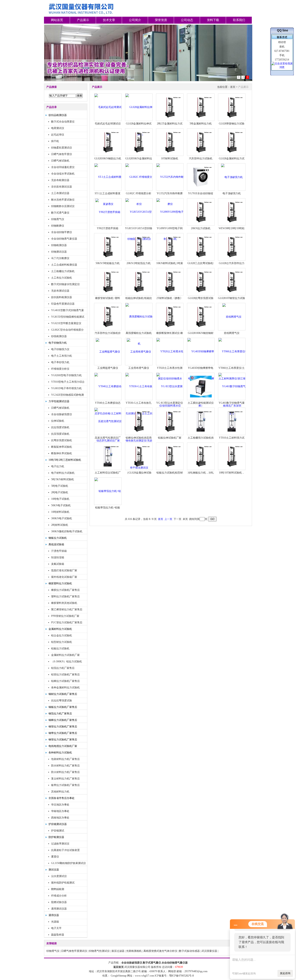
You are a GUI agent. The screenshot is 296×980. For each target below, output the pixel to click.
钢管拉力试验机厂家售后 (63, 739)
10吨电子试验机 (60, 498)
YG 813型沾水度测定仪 (169, 402)
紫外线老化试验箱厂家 (64, 576)
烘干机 (55, 141)
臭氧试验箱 (57, 563)
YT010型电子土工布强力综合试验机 (68, 382)
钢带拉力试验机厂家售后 (63, 733)
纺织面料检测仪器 (61, 297)
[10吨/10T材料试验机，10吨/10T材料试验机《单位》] (232, 456)
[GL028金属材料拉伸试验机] (139, 120)
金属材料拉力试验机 (60, 628)
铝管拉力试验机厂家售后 (65, 674)
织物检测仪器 (59, 245)
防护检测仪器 (56, 837)
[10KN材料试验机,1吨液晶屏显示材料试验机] (170, 246)
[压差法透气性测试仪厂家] (108, 434)
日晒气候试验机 (60, 160)
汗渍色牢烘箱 (59, 550)
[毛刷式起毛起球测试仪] (108, 120)
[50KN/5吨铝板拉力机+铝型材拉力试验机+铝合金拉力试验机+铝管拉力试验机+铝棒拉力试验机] (108, 246)
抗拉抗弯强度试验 (61, 700)
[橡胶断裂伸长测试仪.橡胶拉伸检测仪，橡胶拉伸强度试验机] (170, 316)
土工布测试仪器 (60, 193)
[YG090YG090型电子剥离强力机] (170, 225)
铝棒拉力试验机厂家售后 (65, 681)
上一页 (168, 519)
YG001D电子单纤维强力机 (66, 388)
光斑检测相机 (134, 950)
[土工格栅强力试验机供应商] (201, 421)
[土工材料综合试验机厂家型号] (108, 456)
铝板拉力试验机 (60, 648)
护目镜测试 (57, 830)
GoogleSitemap (119, 975)
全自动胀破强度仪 (61, 414)
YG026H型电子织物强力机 (66, 375)
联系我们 (239, 20)
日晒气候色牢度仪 (61, 154)
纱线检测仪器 (59, 336)
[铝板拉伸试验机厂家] (170, 421)
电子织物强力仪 (60, 349)
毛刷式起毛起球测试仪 (108, 123)
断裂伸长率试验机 (61, 453)
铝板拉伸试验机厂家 (169, 437)
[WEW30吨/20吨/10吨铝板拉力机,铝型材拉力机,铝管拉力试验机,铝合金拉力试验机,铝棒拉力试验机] (232, 212)
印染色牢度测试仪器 (63, 303)
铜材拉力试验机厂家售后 (63, 694)
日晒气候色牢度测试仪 (74, 950)
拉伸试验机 (57, 420)
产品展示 (83, 20)
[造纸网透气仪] (232, 316)
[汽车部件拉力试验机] (201, 142)
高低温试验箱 (56, 544)
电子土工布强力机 (61, 355)
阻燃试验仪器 (59, 902)
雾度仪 (55, 856)
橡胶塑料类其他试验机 (64, 602)
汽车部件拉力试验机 (200, 158)
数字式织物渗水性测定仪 (65, 284)
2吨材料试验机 (59, 524)
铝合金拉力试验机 (61, 635)
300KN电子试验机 (61, 518)
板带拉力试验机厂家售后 (65, 785)
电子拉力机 (57, 466)
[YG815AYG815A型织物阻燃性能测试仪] (139, 225)
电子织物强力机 (58, 342)
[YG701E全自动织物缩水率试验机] (201, 177)
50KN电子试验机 (61, 505)
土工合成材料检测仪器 (64, 264)
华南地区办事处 (60, 811)
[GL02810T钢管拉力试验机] (232, 281)
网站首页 (57, 20)
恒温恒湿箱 (57, 557)
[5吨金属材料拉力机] (201, 107)
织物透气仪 (57, 219)
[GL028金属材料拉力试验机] (232, 142)
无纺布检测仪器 (60, 180)
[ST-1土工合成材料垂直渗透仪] (108, 190)
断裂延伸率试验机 (61, 446)
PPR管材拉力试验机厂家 (65, 615)
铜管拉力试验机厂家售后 (63, 726)
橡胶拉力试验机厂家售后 (65, 589)
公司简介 (135, 20)
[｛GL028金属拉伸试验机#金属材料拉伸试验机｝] (139, 456)
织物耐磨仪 (57, 225)
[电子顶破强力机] (232, 177)
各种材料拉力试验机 (60, 752)
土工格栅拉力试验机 (63, 271)
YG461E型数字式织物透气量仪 (67, 311)
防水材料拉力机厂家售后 (65, 765)
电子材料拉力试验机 (63, 472)
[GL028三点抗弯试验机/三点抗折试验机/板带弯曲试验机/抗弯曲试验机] (201, 246)
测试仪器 (54, 869)
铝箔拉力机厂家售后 (63, 668)
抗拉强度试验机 (60, 427)
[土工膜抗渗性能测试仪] (201, 386)
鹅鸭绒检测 (57, 889)
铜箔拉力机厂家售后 (60, 713)
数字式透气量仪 (60, 212)
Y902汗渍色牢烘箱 (107, 228)
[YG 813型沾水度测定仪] (170, 400)
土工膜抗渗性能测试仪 (201, 402)
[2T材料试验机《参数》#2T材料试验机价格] (170, 281)
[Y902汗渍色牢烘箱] (107, 212)
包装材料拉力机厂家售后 (65, 759)
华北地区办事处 (60, 804)
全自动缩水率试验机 (63, 173)
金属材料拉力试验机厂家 (65, 655)
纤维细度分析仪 (60, 368)
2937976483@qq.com (195, 971)
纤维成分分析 (59, 895)
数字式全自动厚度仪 (63, 121)
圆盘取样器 (57, 934)
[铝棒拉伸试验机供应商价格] (139, 421)
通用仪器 (54, 915)
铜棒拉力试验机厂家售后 (63, 720)
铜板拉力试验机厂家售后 (63, 707)
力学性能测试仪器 (59, 401)
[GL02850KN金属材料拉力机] (139, 142)
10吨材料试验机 (60, 511)
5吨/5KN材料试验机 (62, 479)
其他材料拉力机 (60, 791)
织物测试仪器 (59, 251)
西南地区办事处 (60, 817)
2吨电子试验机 (59, 492)
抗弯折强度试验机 (61, 440)
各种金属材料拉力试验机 (65, 687)
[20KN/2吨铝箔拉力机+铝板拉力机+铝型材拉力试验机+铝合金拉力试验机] (139, 246)
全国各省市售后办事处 (62, 798)
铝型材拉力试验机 (61, 642)
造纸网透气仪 (231, 333)
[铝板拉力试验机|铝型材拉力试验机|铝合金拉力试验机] (170, 456)
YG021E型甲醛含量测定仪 (66, 323)
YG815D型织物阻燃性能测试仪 (67, 317)
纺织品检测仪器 (58, 115)
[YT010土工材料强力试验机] (232, 421)
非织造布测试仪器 (61, 186)
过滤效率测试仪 (60, 843)
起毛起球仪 (57, 134)
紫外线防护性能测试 (63, 882)
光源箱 (55, 921)
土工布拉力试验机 (61, 277)
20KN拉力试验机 (200, 228)
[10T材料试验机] (170, 142)
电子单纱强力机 (60, 362)
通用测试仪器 (59, 908)
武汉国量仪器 (209, 950)
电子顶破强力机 (232, 193)
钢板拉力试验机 (58, 537)
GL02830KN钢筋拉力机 (107, 158)
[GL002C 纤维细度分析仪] (139, 190)
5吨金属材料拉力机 (201, 123)
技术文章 (109, 20)
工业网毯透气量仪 (107, 367)
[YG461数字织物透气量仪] (232, 400)
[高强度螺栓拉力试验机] (139, 330)
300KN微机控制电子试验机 (66, 531)
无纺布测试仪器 (60, 290)
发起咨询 (285, 973)
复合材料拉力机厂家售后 (65, 778)
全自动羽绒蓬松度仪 (63, 167)
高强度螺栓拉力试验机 (139, 333)
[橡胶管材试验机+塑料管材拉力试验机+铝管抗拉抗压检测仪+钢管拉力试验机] (108, 281)
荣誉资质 (161, 20)
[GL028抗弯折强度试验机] (201, 281)
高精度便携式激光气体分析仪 (160, 950)
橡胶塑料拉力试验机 (60, 583)
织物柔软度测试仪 (61, 147)
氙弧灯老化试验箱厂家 (64, 570)
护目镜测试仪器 (58, 824)
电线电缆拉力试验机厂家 (63, 746)
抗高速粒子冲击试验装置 (65, 850)
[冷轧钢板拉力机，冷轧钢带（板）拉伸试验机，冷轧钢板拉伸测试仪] (201, 456)
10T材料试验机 (169, 158)
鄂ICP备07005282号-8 (181, 975)
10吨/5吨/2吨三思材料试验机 (65, 459)
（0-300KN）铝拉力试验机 (66, 661)
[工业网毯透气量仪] (108, 351)
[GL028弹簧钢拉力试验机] (232, 107)
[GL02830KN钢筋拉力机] (108, 142)
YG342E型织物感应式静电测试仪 (67, 395)
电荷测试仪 (57, 128)
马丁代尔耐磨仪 (60, 258)
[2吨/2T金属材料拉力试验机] (170, 107)
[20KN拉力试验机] (201, 212)
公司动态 (187, 20)
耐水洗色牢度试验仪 (63, 199)
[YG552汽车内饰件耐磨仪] (170, 190)
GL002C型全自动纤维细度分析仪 (67, 330)
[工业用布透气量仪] (139, 351)
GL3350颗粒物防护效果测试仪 (68, 863)
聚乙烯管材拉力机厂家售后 (66, 609)
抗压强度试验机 (60, 433)
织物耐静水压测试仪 (63, 206)
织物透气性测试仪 (99, 950)
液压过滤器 (117, 950)
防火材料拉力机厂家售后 (65, 772)
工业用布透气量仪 (138, 367)
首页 (232, 86)
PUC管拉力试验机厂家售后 (66, 622)
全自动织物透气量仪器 (64, 238)
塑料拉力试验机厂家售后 (65, 596)
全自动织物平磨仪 (61, 232)
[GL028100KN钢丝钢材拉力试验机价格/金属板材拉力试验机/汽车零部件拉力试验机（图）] (201, 316)
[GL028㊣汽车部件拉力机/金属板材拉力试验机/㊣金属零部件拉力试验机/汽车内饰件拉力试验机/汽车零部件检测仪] (232, 246)
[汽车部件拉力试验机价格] (108, 316)
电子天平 (56, 928)
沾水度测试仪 (59, 876)
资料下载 (213, 20)
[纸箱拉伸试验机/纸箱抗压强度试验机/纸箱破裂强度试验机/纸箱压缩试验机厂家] (139, 281)
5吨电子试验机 (59, 485)
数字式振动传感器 (189, 950)
